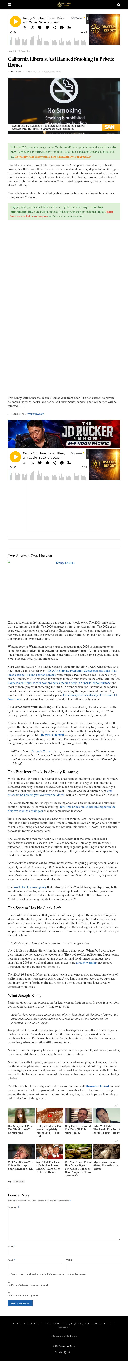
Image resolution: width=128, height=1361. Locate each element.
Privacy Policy (63, 1327)
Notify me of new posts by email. (23, 1295)
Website (70, 1260)
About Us (17, 1323)
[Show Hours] (64, 433)
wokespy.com (35, 414)
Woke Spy (16, 71)
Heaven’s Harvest (52, 735)
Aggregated (25, 51)
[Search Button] (118, 4)
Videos (58, 71)
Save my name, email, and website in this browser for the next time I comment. (48, 1274)
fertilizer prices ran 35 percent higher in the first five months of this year (62, 809)
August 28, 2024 (33, 71)
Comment (13, 1207)
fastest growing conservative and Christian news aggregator (53, 156)
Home (10, 51)
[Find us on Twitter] (56, 1352)
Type (16, 51)
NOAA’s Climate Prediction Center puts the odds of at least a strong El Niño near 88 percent (62, 672)
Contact (50, 1323)
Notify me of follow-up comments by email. (28, 1285)
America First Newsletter (34, 1323)
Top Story (19, 1181)
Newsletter (108, 1323)
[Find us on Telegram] (65, 1352)
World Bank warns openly (29, 887)
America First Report (67, 1346)
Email (12, 1260)
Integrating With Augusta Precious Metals (83, 1323)
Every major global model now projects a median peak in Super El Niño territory (59, 683)
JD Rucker (71, 1335)
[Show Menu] (9, 4)
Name (11, 1246)
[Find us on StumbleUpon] (70, 1352)
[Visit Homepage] (64, 5)
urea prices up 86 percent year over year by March (60, 793)
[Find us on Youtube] (60, 1352)
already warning (86, 962)
